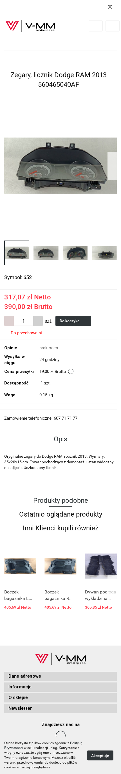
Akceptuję (100, 755)
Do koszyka (70, 321)
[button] (60, 676)
